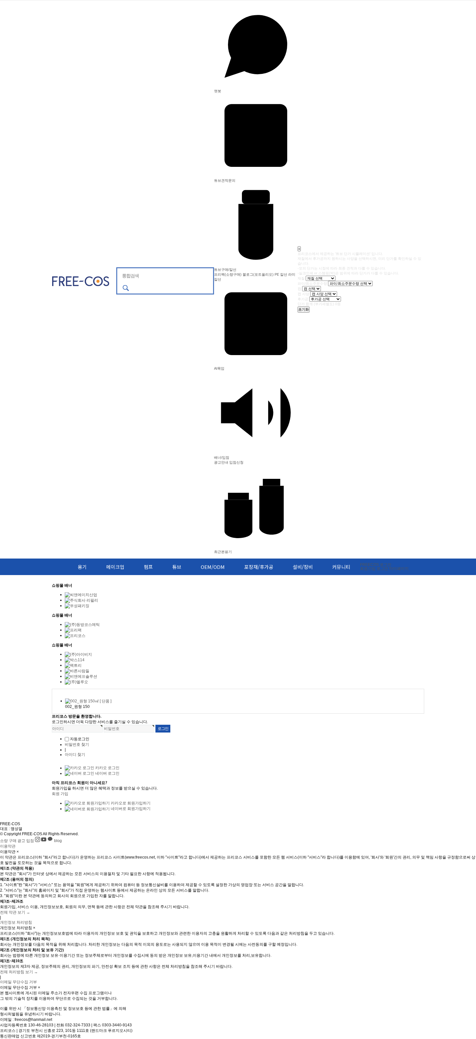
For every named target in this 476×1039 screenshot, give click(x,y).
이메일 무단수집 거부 (18, 982)
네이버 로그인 (106, 773)
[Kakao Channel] (50, 840)
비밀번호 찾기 (77, 744)
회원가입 (368, 568)
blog (58, 840)
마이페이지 (399, 568)
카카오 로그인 (106, 768)
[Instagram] (38, 840)
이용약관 (8, 846)
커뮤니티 (341, 566)
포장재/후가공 (258, 566)
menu (55, 567)
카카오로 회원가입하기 (130, 803)
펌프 (148, 566)
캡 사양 (303, 293)
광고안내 (221, 462)
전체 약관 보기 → (15, 912)
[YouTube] (44, 840)
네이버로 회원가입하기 (130, 808)
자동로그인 (79, 739)
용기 (82, 566)
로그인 (375, 564)
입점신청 (236, 462)
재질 (301, 278)
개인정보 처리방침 (16, 922)
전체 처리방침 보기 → (19, 972)
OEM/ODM (213, 566)
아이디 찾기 (75, 754)
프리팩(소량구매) (228, 274)
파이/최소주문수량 (312, 283)
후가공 (303, 299)
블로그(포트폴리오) (258, 274)
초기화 (303, 309)
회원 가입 (60, 793)
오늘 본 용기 (63, 691)
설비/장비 (303, 566)
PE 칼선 (281, 274)
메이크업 (115, 566)
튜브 (176, 566)
